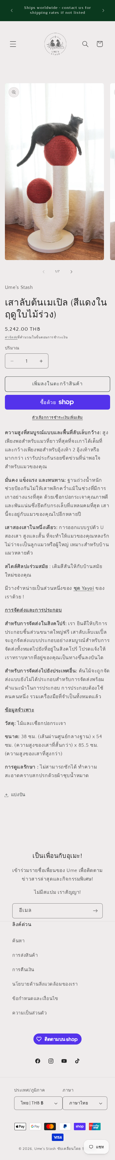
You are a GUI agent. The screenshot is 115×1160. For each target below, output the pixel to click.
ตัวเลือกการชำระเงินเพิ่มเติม (57, 417)
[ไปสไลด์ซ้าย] (43, 271)
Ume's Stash (45, 1149)
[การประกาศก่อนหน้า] (11, 10)
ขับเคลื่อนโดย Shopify (76, 1149)
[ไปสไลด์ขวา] (71, 271)
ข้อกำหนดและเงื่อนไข (35, 998)
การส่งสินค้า (25, 955)
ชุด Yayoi (84, 588)
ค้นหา (18, 941)
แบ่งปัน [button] (18, 794)
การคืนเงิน (23, 969)
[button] (13, 44)
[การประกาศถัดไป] (103, 10)
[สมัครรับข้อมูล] (95, 910)
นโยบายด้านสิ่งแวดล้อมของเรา (45, 984)
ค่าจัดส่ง (11, 337)
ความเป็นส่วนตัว (29, 1013)
